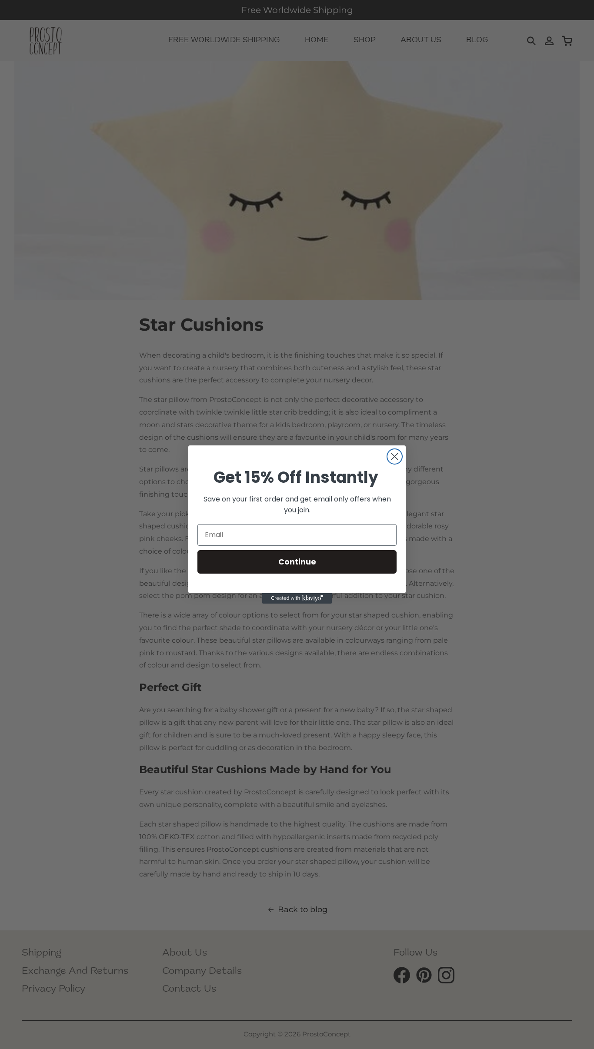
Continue (297, 561)
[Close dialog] (394, 456)
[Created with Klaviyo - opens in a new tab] (297, 598)
